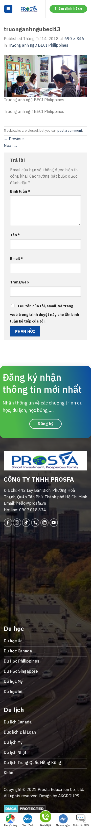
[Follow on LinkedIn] (44, 522)
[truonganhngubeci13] (45, 75)
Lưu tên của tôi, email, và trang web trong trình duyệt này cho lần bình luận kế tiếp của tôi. (44, 313)
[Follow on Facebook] (8, 522)
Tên (15, 234)
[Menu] (8, 9)
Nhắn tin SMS (81, 825)
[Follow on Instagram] (17, 522)
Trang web (19, 282)
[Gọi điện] (45, 817)
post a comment (69, 130)
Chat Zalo (27, 825)
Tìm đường (10, 825)
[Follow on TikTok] (26, 522)
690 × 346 (74, 38)
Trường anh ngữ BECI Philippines (38, 45)
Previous (14, 138)
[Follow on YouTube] (54, 522)
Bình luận (20, 191)
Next (11, 145)
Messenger (63, 825)
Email (16, 258)
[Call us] (35, 522)
